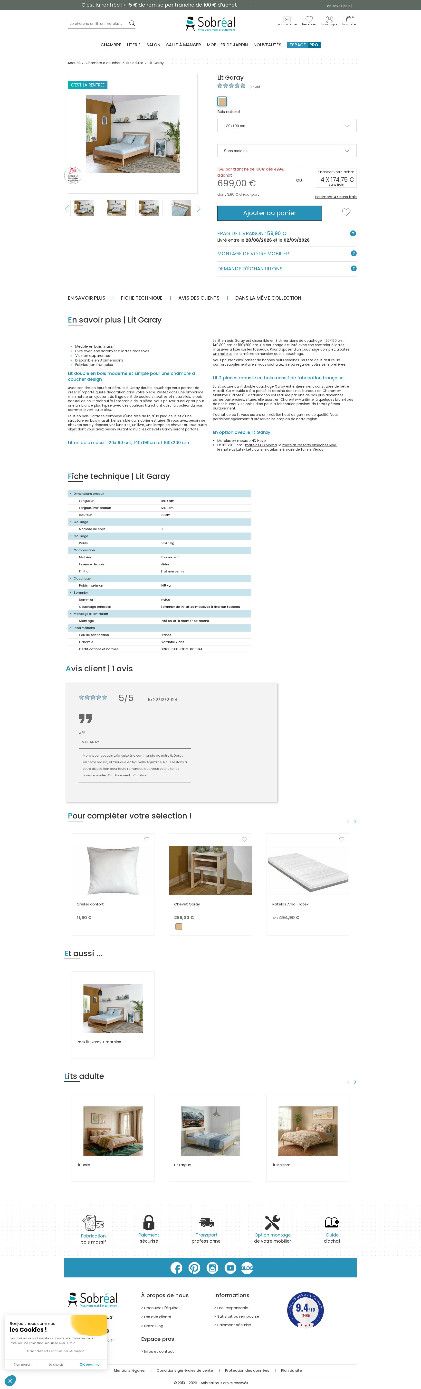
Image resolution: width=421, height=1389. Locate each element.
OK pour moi (90, 1364)
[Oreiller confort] (113, 870)
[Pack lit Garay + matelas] (113, 1008)
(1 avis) (254, 87)
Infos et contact (159, 1351)
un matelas (222, 353)
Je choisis (56, 1364)
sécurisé (149, 1238)
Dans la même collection (268, 298)
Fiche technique (142, 298)
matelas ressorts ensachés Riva (309, 445)
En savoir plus (86, 298)
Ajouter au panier (269, 213)
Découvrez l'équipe (161, 1307)
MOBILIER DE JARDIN (227, 45)
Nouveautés (267, 45)
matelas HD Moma (261, 445)
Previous (66, 209)
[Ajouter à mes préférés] (346, 215)
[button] (10, 1381)
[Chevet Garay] (210, 870)
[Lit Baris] (113, 1131)
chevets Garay (159, 429)
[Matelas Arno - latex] (308, 870)
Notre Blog (153, 1325)
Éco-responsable (232, 1307)
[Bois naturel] (222, 101)
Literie (134, 45)
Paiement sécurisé (234, 1324)
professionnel (206, 1238)
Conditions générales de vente (185, 1370)
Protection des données (247, 1370)
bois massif (93, 1239)
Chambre (111, 45)
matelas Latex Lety (237, 449)
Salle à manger (183, 45)
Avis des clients (199, 298)
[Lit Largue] (210, 1131)
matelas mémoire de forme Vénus (293, 449)
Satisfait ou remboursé (238, 1316)
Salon (153, 45)
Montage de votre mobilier (253, 253)
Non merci (22, 1364)
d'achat (332, 1238)
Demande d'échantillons (250, 268)
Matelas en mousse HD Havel (242, 440)
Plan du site (291, 1370)
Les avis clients (157, 1316)
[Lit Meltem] (308, 1131)
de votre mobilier (272, 1238)
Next (198, 209)
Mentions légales (129, 1370)
